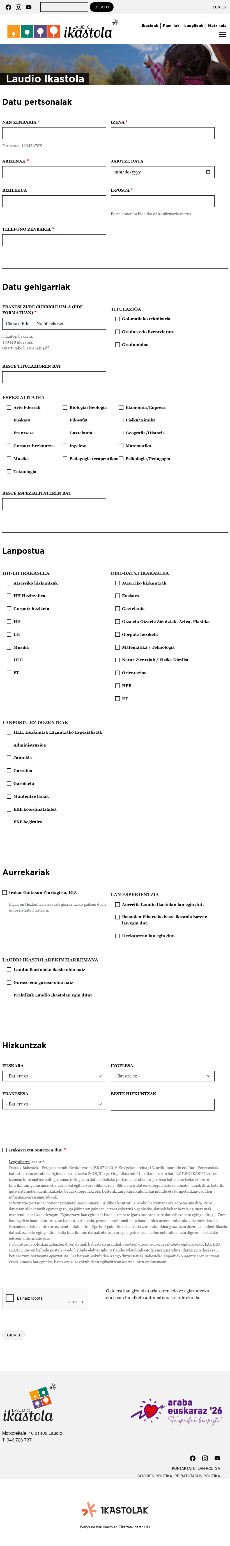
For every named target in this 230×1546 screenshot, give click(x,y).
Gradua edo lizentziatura (148, 331)
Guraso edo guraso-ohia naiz (43, 982)
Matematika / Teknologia (148, 647)
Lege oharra (19, 1161)
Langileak (193, 25)
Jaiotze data (127, 161)
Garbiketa (23, 783)
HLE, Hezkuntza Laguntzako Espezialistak (57, 732)
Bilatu (102, 7)
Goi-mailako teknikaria (146, 318)
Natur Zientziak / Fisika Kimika (155, 659)
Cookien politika (154, 1475)
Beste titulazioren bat (31, 366)
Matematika (138, 445)
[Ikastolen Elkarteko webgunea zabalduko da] (115, 1510)
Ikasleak (150, 25)
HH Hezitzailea (29, 595)
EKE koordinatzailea (35, 809)
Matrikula (217, 25)
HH (17, 621)
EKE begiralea (28, 821)
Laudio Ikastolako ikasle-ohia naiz (49, 969)
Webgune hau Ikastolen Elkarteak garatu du (115, 1526)
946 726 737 (19, 1439)
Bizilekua (14, 190)
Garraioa (22, 770)
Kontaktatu (184, 1468)
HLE (18, 659)
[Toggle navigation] (222, 34)
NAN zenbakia (19, 122)
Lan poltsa (209, 1468)
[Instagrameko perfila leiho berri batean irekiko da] (18, 7)
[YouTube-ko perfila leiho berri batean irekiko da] (28, 7)
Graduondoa (135, 344)
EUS (216, 7)
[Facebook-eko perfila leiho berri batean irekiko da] (8, 7)
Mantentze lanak (31, 796)
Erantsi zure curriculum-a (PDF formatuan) (42, 310)
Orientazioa (134, 672)
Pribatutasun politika (197, 1475)
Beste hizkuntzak (133, 1093)
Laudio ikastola (63, 20)
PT (16, 672)
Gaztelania (81, 432)
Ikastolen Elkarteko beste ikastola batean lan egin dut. (165, 920)
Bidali (13, 1335)
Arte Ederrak (26, 407)
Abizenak (14, 161)
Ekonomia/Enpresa (146, 407)
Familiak (171, 25)
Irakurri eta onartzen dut (36, 1150)
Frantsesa (23, 432)
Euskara (22, 420)
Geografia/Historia (145, 432)
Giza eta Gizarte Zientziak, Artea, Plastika (166, 621)
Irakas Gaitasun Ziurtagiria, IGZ (43, 892)
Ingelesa (78, 445)
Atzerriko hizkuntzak (35, 583)
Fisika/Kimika (141, 420)
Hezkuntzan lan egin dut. (148, 935)
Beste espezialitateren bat (36, 493)
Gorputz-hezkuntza (33, 445)
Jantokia (22, 757)
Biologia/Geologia (88, 407)
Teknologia (24, 471)
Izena (118, 122)
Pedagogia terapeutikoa (94, 458)
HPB (127, 685)
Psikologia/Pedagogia (148, 458)
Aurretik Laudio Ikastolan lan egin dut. (163, 904)
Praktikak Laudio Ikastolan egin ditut (52, 995)
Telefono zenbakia (26, 229)
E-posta (120, 190)
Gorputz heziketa (31, 608)
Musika (21, 458)
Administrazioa (29, 745)
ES (224, 7)
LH (16, 634)
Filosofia (79, 420)
